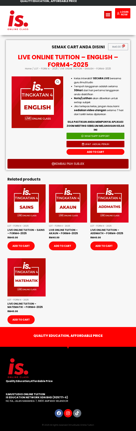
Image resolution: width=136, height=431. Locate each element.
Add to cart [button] (21, 246)
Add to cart (95, 152)
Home (28, 68)
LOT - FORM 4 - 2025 (46, 68)
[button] (108, 14)
